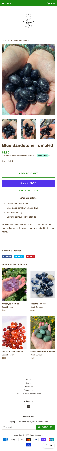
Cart (53, 4)
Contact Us (28, 390)
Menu (8, 4)
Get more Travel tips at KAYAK (28, 394)
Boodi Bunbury (36, 435)
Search (29, 383)
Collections (28, 387)
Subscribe (45, 427)
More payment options (28, 190)
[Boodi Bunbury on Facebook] (28, 407)
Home (4, 40)
